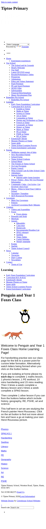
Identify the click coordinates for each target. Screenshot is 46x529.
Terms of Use (16, 264)
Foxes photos (21, 214)
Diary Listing (16, 257)
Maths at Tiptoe (22, 111)
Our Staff (15, 70)
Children (9, 207)
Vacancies (15, 255)
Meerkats (15, 219)
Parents (9, 150)
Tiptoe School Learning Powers (24, 145)
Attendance (15, 173)
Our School (10, 63)
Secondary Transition (19, 193)
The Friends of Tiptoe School (23, 164)
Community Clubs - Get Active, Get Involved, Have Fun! (25, 185)
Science (4, 468)
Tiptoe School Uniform (20, 159)
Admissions (16, 79)
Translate (25, 47)
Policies (14, 203)
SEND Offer (16, 88)
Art (2, 472)
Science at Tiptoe (23, 113)
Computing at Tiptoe (24, 118)
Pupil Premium (17, 84)
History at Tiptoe (23, 127)
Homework (21, 228)
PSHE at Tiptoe (22, 134)
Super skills (16, 143)
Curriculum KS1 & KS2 (21, 106)
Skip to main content (9, 2)
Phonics (4, 429)
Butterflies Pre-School (15, 97)
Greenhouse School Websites (28, 501)
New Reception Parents (20, 155)
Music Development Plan (21, 95)
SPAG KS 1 (6, 434)
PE (2, 455)
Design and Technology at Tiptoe (29, 120)
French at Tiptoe (23, 123)
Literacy (4, 446)
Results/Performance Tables (22, 74)
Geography (6, 459)
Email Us (20, 492)
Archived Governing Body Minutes (25, 205)
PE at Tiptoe (21, 132)
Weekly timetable (23, 241)
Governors (10, 198)
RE (2, 477)
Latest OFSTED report (20, 72)
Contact (9, 262)
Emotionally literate (19, 139)
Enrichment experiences (21, 61)
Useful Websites (22, 239)
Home (8, 58)
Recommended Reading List (27, 230)
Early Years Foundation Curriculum (25, 104)
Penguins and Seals (19, 216)
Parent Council (17, 168)
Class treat (20, 225)
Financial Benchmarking (21, 93)
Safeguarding (16, 90)
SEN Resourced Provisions (22, 196)
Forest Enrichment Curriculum (23, 148)
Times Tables (21, 237)
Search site (5, 507)
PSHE (4, 481)
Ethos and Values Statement (22, 81)
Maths (4, 451)
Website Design (7, 501)
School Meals (16, 161)
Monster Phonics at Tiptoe (21, 141)
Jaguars (14, 221)
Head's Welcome (18, 68)
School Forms (16, 157)
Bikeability (20, 223)
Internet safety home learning (28, 177)
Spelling (19, 235)
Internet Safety (17, 175)
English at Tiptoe (23, 109)
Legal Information (27, 496)
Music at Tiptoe (22, 129)
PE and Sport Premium (20, 86)
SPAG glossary (22, 232)
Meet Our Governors (19, 200)
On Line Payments (18, 166)
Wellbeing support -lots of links (23, 152)
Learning (9, 102)
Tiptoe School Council (20, 248)
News (8, 251)
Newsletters (16, 260)
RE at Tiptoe (21, 136)
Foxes (13, 212)
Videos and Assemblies (20, 209)
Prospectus (15, 77)
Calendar (15, 253)
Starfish (14, 246)
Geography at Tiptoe (24, 125)
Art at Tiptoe (21, 116)
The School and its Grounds (22, 65)
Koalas (14, 244)
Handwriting (6, 438)
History (4, 464)
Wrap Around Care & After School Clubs (28, 171)
